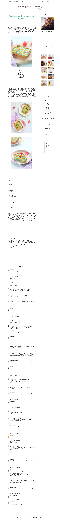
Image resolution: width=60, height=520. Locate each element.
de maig (47, 125)
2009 (47, 134)
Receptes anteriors (11, 511)
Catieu (11, 287)
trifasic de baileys (13, 360)
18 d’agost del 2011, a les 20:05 (15, 467)
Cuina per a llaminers (24, 517)
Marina (11, 435)
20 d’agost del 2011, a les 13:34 (15, 493)
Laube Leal (12, 392)
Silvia (11, 459)
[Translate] (52, 46)
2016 (47, 103)
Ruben (11, 501)
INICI (6, 1)
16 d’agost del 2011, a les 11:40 (15, 285)
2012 (47, 108)
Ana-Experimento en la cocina (15, 409)
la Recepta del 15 (29, 24)
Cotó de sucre (12, 300)
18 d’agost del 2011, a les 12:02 (15, 457)
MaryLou (11, 401)
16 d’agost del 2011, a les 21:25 (15, 383)
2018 (47, 100)
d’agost (48, 116)
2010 (47, 133)
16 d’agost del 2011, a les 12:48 (15, 306)
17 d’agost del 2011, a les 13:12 (15, 433)
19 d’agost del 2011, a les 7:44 (15, 476)
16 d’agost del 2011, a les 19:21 (15, 358)
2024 (47, 92)
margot (11, 444)
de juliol (47, 123)
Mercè (11, 308)
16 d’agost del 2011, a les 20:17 (15, 364)
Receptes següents (32, 511)
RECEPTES (16, 1)
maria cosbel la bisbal (13, 495)
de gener (47, 131)
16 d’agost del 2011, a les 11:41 (15, 291)
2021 (47, 96)
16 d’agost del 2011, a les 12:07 (15, 297)
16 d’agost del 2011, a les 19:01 (15, 349)
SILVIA (11, 377)
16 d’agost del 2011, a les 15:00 (15, 322)
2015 (47, 104)
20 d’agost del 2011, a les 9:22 (15, 485)
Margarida (11, 336)
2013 (47, 107)
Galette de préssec (48, 119)
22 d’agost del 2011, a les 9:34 (15, 499)
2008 (47, 135)
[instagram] (42, 1)
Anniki (11, 269)
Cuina (29, 26)
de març (47, 128)
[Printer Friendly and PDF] (17, 259)
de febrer (47, 129)
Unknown (11, 453)
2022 (47, 95)
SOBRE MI (10, 1)
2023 (47, 93)
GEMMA (11, 416)
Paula (11, 324)
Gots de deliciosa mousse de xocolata (48, 121)
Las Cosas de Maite (40, 517)
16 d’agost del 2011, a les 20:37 (15, 375)
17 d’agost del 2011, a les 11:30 (15, 423)
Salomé (11, 386)
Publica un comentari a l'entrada (14, 506)
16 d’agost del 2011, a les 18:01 (15, 334)
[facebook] (41, 1)
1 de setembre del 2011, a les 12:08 (16, 504)
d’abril (48, 127)
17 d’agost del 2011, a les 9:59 (15, 399)
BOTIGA (21, 1)
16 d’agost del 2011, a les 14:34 (15, 316)
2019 (47, 99)
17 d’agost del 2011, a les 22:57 (15, 442)
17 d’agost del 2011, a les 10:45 (15, 414)
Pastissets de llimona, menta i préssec (48, 118)
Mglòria (11, 469)
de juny (48, 124)
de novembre (48, 112)
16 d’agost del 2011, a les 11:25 (15, 276)
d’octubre (47, 113)
